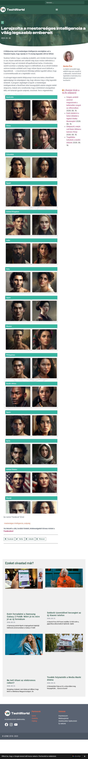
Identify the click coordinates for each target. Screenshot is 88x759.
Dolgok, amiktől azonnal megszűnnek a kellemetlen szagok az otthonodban (73, 102)
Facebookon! (8, 531)
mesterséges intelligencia (13, 523)
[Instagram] (11, 724)
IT (2, 22)
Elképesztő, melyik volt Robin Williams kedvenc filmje (73, 129)
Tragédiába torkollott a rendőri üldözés (73, 140)
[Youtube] (16, 724)
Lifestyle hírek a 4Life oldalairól (70, 91)
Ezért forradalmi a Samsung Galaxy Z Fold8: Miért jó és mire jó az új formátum (23, 616)
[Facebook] (6, 724)
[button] (56, 9)
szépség (27, 523)
